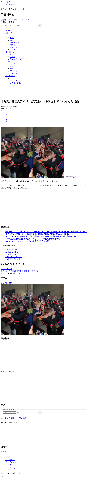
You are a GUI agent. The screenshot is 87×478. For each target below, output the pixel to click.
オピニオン (9, 52)
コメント (13, 80)
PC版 (16, 418)
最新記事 (9, 33)
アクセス (13, 78)
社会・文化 (14, 47)
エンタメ (9, 61)
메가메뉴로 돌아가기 (17, 20)
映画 (12, 69)
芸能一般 (13, 73)
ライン (8, 464)
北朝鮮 (12, 45)
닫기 (27, 20)
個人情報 (22, 418)
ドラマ (12, 64)
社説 (12, 54)
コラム (12, 57)
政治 (12, 38)
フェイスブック (11, 462)
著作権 (11, 418)
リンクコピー (10, 469)
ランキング (9, 76)
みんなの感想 (15, 83)
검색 (40, 25)
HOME (8, 31)
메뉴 (5, 476)
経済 (12, 40)
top (2, 476)
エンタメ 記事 (6, 269)
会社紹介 (4, 418)
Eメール (8, 467)
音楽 (12, 66)
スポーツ (13, 50)
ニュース (9, 35)
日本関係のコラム (17, 59)
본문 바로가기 (6, 2)
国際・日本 (14, 42)
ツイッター (9, 460)
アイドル (13, 71)
